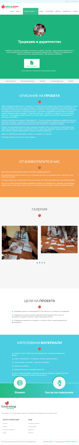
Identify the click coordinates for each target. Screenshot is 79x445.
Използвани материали (28, 81)
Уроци (4, 432)
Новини (41, 11)
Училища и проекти (29, 11)
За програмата (49, 11)
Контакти (75, 11)
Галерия (70, 81)
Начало (12, 11)
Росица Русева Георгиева (48, 71)
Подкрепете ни (67, 11)
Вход (67, 1)
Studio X (51, 441)
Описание (42, 81)
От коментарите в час (56, 81)
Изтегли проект (32, 66)
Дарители (58, 11)
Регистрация (74, 1)
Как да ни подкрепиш (59, 392)
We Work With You (71, 441)
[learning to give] (8, 406)
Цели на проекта (11, 81)
